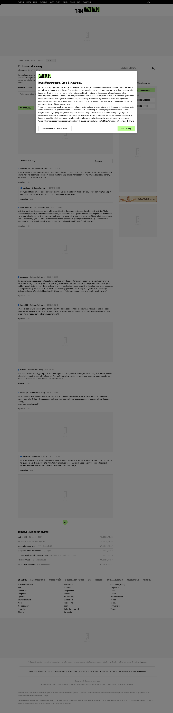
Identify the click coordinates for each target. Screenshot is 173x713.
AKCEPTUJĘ (126, 129)
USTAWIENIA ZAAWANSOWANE (55, 128)
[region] (86, 102)
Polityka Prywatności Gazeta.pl (113, 121)
